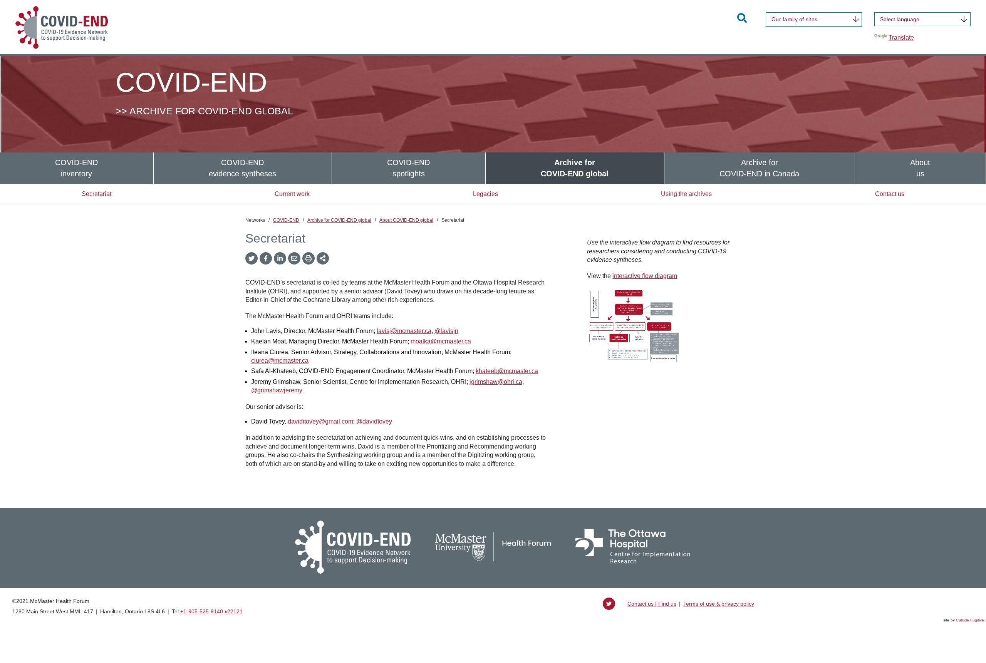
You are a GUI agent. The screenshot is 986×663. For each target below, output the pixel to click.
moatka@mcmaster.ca (441, 341)
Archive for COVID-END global (339, 220)
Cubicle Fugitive (970, 620)
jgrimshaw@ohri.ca (496, 381)
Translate (901, 37)
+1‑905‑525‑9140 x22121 (211, 611)
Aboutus (920, 168)
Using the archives (686, 194)
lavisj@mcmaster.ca (404, 331)
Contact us (889, 194)
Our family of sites (794, 19)
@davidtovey (374, 421)
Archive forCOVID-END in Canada (759, 168)
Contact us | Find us (651, 604)
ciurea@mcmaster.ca (280, 360)
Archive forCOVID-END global (575, 168)
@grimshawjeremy (276, 390)
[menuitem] (76, 168)
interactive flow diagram (644, 276)
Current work (292, 194)
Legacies (485, 194)
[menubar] (493, 168)
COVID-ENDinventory (76, 168)
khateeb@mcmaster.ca (507, 371)
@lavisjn (446, 331)
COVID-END (286, 220)
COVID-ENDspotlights (408, 168)
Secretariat (96, 194)
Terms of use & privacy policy (718, 604)
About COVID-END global (406, 220)
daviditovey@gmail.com (320, 421)
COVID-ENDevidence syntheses (242, 168)
